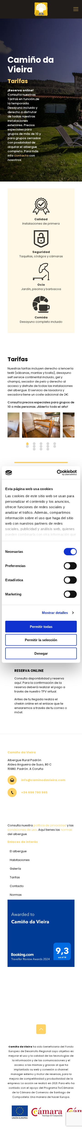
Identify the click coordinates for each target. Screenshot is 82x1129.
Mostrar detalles (55, 613)
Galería (15, 868)
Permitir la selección (41, 640)
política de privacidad (49, 825)
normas (66, 830)
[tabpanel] (41, 425)
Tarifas (15, 877)
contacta (21, 155)
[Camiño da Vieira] (41, 9)
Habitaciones (20, 860)
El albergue (18, 851)
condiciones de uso (22, 830)
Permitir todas (41, 626)
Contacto (17, 886)
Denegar (41, 653)
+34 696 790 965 (34, 792)
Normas (16, 895)
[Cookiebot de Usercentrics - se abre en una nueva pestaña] (58, 473)
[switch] (70, 565)
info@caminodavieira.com (43, 780)
